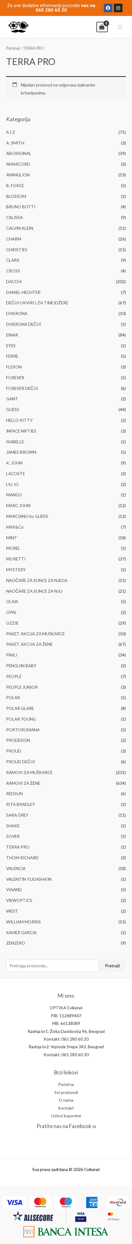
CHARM (13, 238)
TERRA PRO (17, 846)
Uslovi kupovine (66, 1115)
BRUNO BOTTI (20, 206)
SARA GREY (17, 815)
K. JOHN (14, 462)
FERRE (12, 356)
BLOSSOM (16, 196)
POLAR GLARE (20, 708)
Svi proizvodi (66, 1092)
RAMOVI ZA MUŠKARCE (29, 772)
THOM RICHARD (22, 857)
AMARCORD (18, 164)
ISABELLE (15, 441)
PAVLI (11, 654)
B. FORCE (15, 185)
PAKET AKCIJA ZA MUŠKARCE (35, 633)
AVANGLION (18, 174)
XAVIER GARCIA (21, 932)
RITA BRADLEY (20, 804)
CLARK (13, 260)
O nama (66, 1100)
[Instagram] (118, 8)
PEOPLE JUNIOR (22, 687)
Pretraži (112, 965)
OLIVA (12, 601)
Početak (13, 48)
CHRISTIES (16, 249)
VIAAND (14, 889)
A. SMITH (15, 142)
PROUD (13, 750)
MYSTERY (16, 569)
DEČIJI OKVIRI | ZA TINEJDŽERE (37, 302)
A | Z (10, 132)
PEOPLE (13, 676)
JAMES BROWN (21, 452)
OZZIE (12, 623)
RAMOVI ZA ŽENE (23, 783)
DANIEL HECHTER (23, 292)
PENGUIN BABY (21, 665)
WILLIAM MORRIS (23, 921)
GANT (12, 398)
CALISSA (14, 217)
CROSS (13, 270)
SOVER (13, 836)
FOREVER (15, 377)
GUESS (12, 409)
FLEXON (14, 366)
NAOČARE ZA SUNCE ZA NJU (34, 591)
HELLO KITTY (19, 420)
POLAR (13, 697)
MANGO (14, 494)
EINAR (12, 334)
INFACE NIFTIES (21, 430)
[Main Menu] (120, 27)
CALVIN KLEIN (19, 228)
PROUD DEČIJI (20, 761)
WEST (12, 911)
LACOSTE (15, 473)
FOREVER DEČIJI (22, 388)
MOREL (13, 548)
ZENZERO (15, 943)
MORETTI (15, 558)
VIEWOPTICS (19, 900)
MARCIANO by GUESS (27, 516)
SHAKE (13, 825)
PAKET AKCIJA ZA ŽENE (29, 644)
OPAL (11, 612)
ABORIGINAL (18, 153)
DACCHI (14, 281)
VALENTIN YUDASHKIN (29, 879)
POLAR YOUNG (21, 719)
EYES (11, 345)
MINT (11, 537)
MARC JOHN (18, 505)
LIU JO (12, 484)
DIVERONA (16, 313)
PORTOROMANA (23, 729)
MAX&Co (15, 527)
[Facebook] (108, 8)
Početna (66, 1084)
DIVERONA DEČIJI (23, 324)
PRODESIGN (18, 740)
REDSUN (14, 793)
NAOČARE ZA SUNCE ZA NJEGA (36, 580)
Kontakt (66, 1108)
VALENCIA (15, 868)
